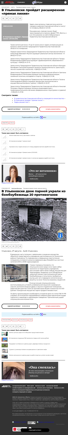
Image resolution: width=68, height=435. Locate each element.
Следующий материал (35, 430)
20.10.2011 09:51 (5, 7)
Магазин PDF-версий (52, 385)
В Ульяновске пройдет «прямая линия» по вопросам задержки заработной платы (31, 158)
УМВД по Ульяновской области (10, 242)
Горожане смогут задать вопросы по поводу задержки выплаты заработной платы (32, 146)
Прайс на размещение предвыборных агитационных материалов (31, 390)
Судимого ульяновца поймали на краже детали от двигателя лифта (28, 349)
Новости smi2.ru (7, 183)
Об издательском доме (19, 385)
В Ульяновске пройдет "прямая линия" (28, 100)
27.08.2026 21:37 (6, 188)
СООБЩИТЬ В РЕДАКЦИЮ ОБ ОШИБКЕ (22, 392)
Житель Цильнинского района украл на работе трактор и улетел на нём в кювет (31, 355)
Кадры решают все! (21, 102)
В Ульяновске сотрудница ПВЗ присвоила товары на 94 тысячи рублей (29, 338)
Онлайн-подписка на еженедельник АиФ (23, 388)
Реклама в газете (40, 385)
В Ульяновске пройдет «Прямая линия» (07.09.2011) (23, 152)
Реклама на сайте (59, 388)
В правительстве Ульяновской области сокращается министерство (39, 98)
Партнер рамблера (60, 424)
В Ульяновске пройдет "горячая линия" (20, 141)
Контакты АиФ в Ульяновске (45, 388)
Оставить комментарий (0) (53, 109)
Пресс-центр (30, 385)
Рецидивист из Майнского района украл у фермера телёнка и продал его (29, 344)
